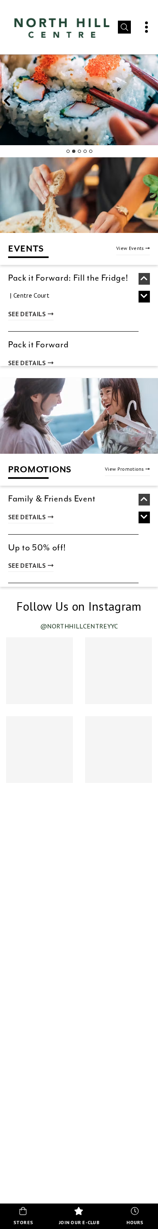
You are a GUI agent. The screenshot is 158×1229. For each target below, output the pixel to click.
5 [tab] (90, 151)
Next (151, 103)
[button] (124, 27)
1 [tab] (67, 151)
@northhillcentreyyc (79, 626)
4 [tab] (84, 151)
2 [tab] (73, 151)
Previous (7, 103)
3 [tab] (79, 151)
